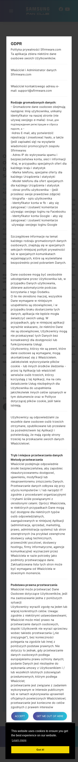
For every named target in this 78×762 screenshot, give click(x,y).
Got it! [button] (40, 749)
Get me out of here (50, 716)
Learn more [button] (19, 740)
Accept (20, 716)
